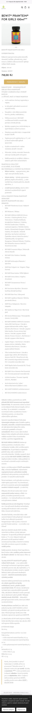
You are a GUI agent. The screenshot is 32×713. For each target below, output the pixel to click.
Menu (28, 7)
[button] (22, 7)
